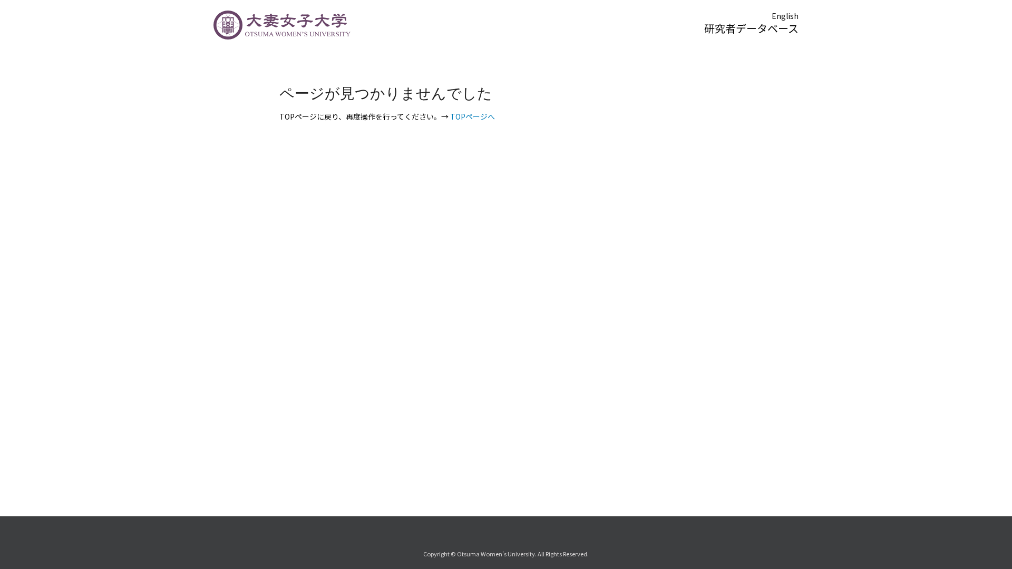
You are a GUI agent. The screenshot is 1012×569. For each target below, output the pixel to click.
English (785, 16)
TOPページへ (472, 116)
